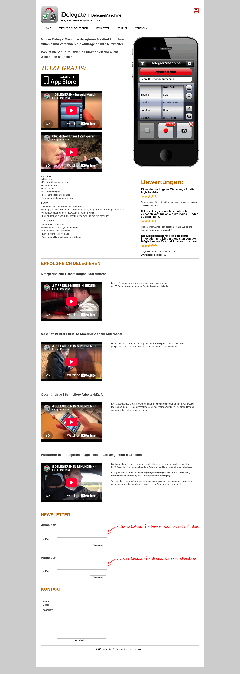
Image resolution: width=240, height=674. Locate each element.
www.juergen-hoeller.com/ (153, 255)
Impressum (138, 649)
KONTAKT (122, 28)
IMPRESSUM (141, 28)
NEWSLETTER (102, 28)
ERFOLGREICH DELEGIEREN (73, 28)
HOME (47, 28)
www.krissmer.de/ (149, 205)
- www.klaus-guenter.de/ (159, 230)
